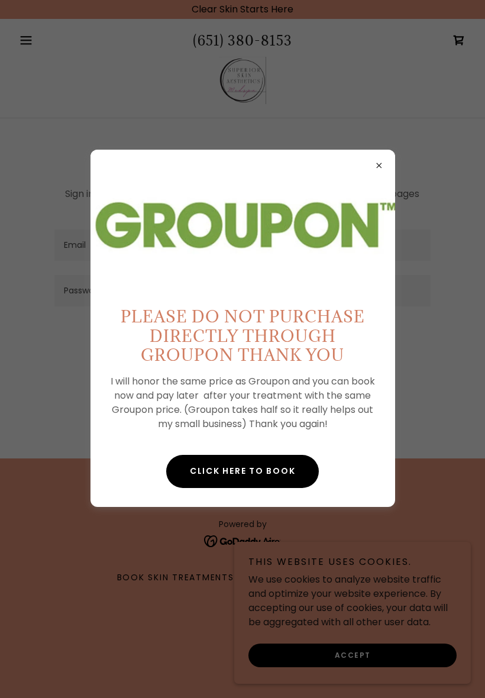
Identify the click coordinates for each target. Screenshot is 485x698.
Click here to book (243, 471)
